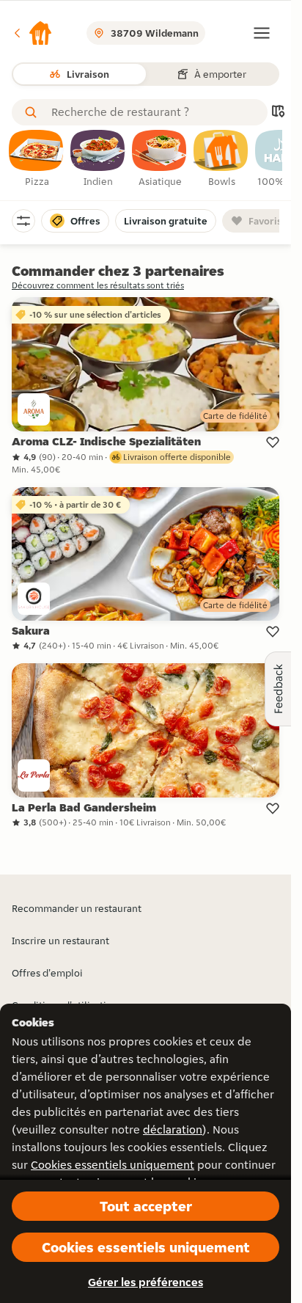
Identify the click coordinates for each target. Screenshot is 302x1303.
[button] (32, 33)
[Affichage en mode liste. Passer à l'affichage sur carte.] (278, 112)
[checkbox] (37, 159)
